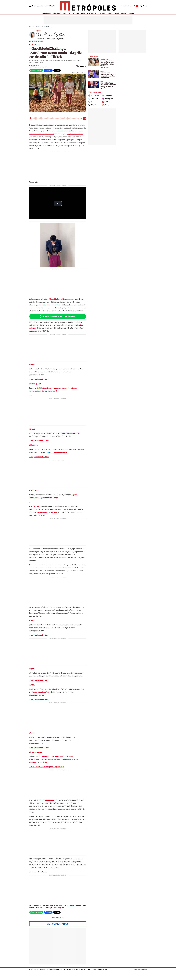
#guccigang (72, 388)
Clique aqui (71, 905)
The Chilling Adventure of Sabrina (43, 512)
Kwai (107, 105)
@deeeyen (33, 445)
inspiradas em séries (75, 134)
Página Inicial (32, 26)
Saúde (110, 13)
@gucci (32, 364)
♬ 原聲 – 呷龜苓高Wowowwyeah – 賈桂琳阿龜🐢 (46, 767)
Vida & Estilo (102, 13)
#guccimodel (53, 391)
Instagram (60, 907)
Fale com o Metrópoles (100, 969)
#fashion (32, 762)
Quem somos (32, 969)
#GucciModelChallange (41, 692)
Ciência (116, 13)
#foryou (45, 759)
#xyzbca (75, 759)
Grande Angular (104, 59)
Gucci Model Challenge (49, 800)
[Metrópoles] (88, 6)
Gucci (54, 917)
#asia (45, 762)
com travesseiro (66, 131)
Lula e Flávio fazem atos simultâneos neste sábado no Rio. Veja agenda (108, 85)
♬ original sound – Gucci (39, 379)
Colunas (39, 26)
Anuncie (76, 969)
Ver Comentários (58, 924)
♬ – (30, 395)
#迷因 (54, 759)
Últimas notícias (46, 13)
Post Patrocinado (86, 969)
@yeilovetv (33, 490)
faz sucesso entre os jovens (49, 305)
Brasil (65, 13)
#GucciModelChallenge (58, 299)
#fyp (44, 388)
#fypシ (48, 388)
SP (73, 13)
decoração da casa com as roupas (41, 134)
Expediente (42, 969)
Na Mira (102, 71)
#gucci (64, 388)
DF (70, 13)
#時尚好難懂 (67, 759)
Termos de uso (67, 969)
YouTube (108, 102)
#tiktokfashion (35, 759)
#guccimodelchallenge (38, 391)
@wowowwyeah (35, 752)
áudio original (36, 506)
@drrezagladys (35, 384)
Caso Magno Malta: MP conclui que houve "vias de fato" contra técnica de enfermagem (107, 64)
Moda (41, 41)
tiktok (62, 917)
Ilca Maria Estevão (48, 26)
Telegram (108, 95)
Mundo (83, 13)
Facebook (94, 99)
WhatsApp (95, 95)
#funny (59, 759)
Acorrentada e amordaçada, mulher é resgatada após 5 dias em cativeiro (107, 75)
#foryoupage (57, 388)
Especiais (131, 13)
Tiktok (93, 105)
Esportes (123, 13)
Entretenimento (92, 13)
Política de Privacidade (53, 969)
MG (78, 13)
